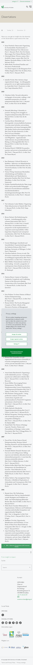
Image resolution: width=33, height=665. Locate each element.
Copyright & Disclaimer (16, 353)
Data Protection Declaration (16, 351)
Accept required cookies (16, 339)
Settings (16, 344)
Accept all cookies (16, 334)
